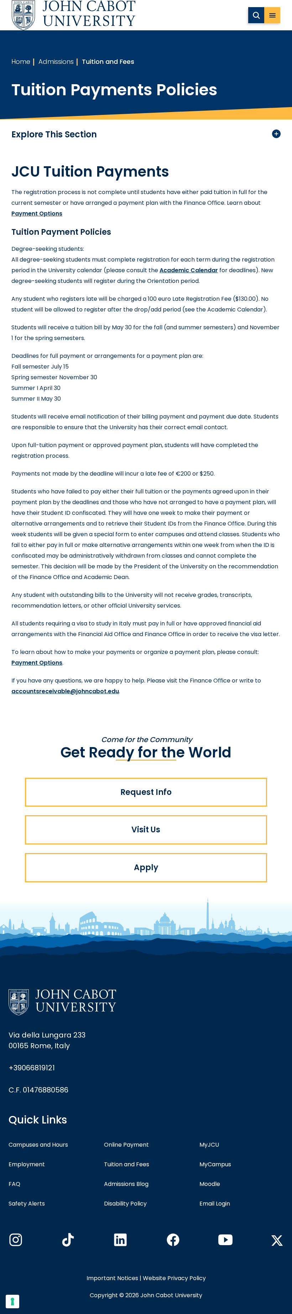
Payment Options (36, 213)
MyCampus (215, 1164)
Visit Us (145, 829)
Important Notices (112, 1278)
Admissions (56, 61)
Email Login (214, 1203)
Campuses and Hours (38, 1145)
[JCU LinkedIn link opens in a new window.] (119, 1242)
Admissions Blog (126, 1184)
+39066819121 (32, 1068)
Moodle (209, 1184)
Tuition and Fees (108, 61)
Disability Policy (125, 1203)
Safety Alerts (27, 1203)
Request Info (146, 792)
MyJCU (209, 1145)
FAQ (14, 1184)
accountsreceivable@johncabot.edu (65, 691)
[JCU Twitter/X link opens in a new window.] (277, 1240)
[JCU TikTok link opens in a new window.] (67, 1242)
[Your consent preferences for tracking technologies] (12, 1301)
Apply (146, 867)
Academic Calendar (189, 270)
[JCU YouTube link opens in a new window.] (224, 1242)
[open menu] (272, 15)
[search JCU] (256, 15)
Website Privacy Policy (174, 1278)
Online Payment (126, 1145)
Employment (27, 1164)
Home (20, 61)
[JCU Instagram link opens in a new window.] (15, 1242)
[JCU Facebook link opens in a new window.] (172, 1242)
